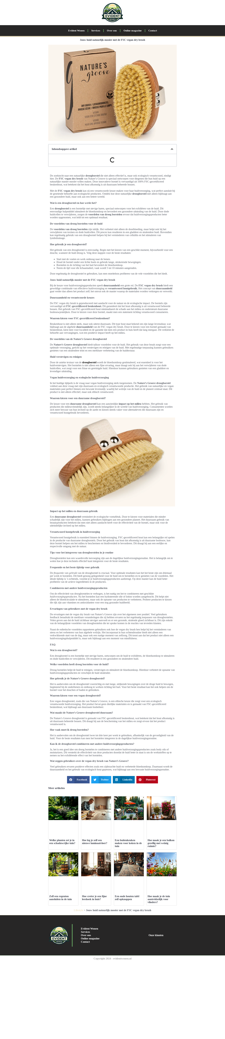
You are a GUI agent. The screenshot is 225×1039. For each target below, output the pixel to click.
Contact (152, 30)
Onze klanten (156, 935)
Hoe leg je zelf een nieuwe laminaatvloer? (94, 842)
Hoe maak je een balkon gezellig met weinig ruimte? (161, 843)
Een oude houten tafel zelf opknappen (127, 898)
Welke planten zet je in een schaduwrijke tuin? (62, 842)
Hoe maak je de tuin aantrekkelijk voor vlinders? (159, 899)
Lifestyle (78, 910)
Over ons (112, 30)
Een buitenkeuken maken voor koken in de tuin (128, 843)
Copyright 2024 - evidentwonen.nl (112, 958)
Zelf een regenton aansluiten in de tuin (60, 898)
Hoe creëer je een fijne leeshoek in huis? (94, 898)
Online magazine (133, 30)
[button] (172, 149)
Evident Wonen (76, 30)
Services (95, 30)
